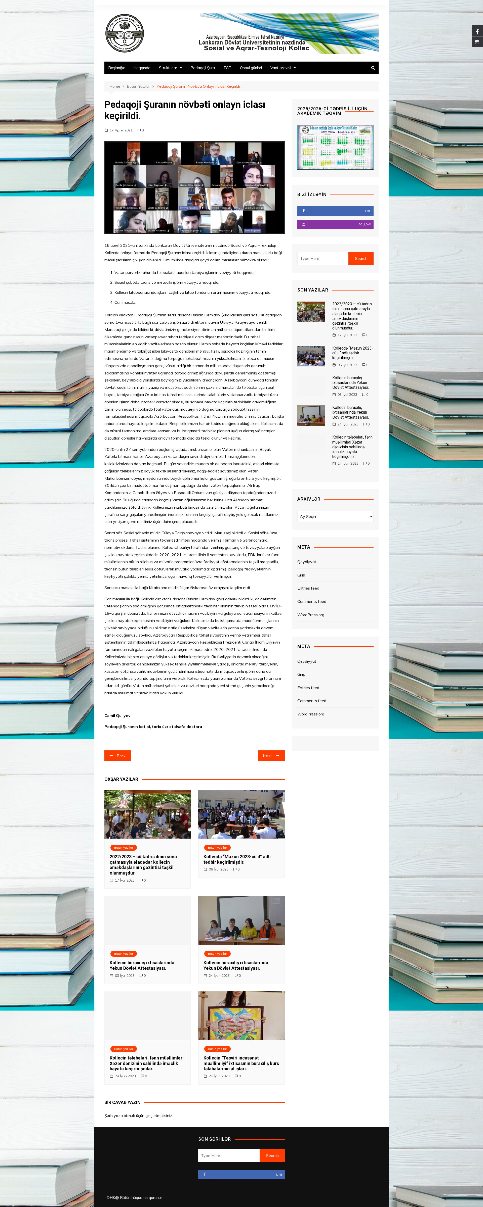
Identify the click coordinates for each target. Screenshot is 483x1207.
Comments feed (311, 601)
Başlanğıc (116, 67)
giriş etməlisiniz (158, 1115)
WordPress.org (310, 614)
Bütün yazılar (123, 847)
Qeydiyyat (306, 561)
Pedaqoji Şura (202, 67)
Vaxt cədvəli (280, 67)
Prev (121, 755)
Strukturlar (168, 67)
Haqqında (141, 67)
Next (267, 755)
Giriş (301, 574)
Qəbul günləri (251, 67)
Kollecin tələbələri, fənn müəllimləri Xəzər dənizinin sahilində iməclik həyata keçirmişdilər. (147, 1063)
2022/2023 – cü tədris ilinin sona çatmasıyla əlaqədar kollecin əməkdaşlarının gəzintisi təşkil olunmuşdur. (143, 865)
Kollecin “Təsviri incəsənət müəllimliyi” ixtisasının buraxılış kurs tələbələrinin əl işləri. (241, 1063)
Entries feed (308, 588)
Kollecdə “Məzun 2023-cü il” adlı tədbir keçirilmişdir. (237, 859)
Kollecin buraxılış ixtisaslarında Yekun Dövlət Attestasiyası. (142, 965)
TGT (227, 67)
